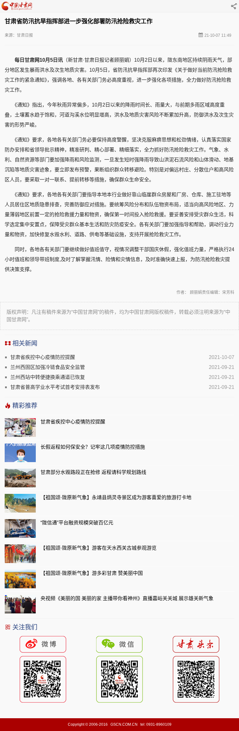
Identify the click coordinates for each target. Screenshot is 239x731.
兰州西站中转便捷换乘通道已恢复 (47, 377)
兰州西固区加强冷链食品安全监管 (47, 367)
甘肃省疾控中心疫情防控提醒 (42, 357)
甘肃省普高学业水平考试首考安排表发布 (55, 387)
